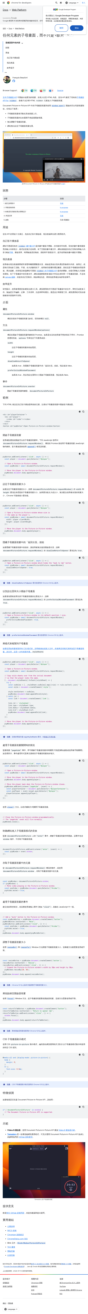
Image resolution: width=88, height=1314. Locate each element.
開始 (77, 28)
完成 (61, 203)
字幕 (11, 252)
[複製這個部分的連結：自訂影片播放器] (21, 241)
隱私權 (10, 1303)
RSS (61, 1294)
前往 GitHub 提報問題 (15, 1213)
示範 (62, 184)
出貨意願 (11, 1255)
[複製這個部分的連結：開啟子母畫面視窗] (23, 435)
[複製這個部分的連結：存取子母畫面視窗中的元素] (32, 863)
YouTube (63, 1286)
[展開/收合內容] (22, 43)
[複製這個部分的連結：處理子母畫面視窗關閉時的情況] (37, 745)
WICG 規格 (11, 1230)
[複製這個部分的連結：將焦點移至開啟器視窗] (28, 993)
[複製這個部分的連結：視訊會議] (14, 259)
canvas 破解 (10, 277)
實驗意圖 (11, 1251)
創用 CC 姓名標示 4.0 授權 (40, 1264)
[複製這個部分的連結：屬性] (9, 309)
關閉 (61, 28)
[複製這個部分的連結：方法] (9, 325)
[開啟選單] (3, 2)
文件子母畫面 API (10, 97)
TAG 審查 (11, 1247)
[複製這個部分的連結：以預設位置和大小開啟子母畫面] (37, 591)
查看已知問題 (7, 1286)
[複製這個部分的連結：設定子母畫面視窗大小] (28, 484)
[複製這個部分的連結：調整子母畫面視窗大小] (28, 942)
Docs (5, 9)
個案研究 (34, 1286)
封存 (32, 1290)
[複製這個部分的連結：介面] (10, 302)
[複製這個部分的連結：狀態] (10, 190)
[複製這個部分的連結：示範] (10, 1123)
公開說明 (11, 1226)
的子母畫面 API (47, 271)
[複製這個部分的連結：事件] (9, 381)
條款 (4, 1303)
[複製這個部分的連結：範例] (10, 398)
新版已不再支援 (49, 737)
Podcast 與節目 (36, 1294)
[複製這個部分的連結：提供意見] (16, 1206)
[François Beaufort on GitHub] (13, 82)
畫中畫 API (26, 246)
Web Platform (19, 9)
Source (60, 90)
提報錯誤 (6, 1283)
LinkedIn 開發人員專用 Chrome (71, 1290)
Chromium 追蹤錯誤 (15, 1235)
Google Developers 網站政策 (14, 1267)
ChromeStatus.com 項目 (17, 1239)
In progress (64, 207)
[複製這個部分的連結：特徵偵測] (16, 1093)
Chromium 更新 (37, 1283)
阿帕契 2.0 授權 (66, 1264)
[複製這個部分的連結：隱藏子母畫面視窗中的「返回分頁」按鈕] (46, 542)
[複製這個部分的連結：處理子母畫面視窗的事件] (30, 902)
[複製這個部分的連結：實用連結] (16, 1220)
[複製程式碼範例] (83, 411)
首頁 (4, 28)
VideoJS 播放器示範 (67, 1130)
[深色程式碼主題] (80, 411)
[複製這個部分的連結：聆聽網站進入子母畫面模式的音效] (39, 831)
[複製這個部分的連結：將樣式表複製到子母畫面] (30, 643)
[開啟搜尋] (56, 2)
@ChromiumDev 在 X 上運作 (70, 1283)
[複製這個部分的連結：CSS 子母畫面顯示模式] (28, 1039)
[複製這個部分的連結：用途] (10, 227)
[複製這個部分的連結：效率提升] (14, 284)
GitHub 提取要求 (26, 1137)
